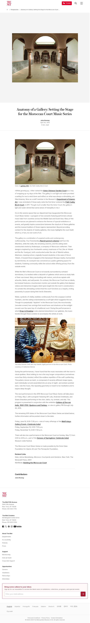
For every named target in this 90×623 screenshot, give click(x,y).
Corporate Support (8, 561)
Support (5, 551)
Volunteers (5, 572)
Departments (6, 536)
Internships (5, 579)
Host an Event (6, 558)
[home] (8, 10)
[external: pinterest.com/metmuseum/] (9, 526)
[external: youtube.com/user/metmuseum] (18, 526)
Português (26, 606)
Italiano (43, 606)
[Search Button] (75, 3)
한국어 (66, 606)
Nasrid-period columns (49, 241)
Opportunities (7, 566)
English (9, 606)
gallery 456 (25, 186)
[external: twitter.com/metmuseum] (6, 526)
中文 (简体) (73, 606)
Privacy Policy (45, 618)
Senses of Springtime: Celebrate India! (53, 438)
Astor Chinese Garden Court (55, 191)
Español (17, 606)
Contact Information (57, 618)
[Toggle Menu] (81, 3)
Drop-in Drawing (26, 311)
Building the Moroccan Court (35, 463)
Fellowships (6, 576)
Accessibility (6, 540)
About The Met (7, 533)
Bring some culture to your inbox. (18, 587)
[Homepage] (9, 3)
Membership (6, 554)
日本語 (59, 606)
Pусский (10, 611)
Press (4, 546)
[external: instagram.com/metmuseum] (12, 526)
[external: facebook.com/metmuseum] (3, 526)
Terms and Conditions (33, 618)
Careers (5, 569)
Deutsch (51, 606)
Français (35, 606)
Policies (4, 543)
